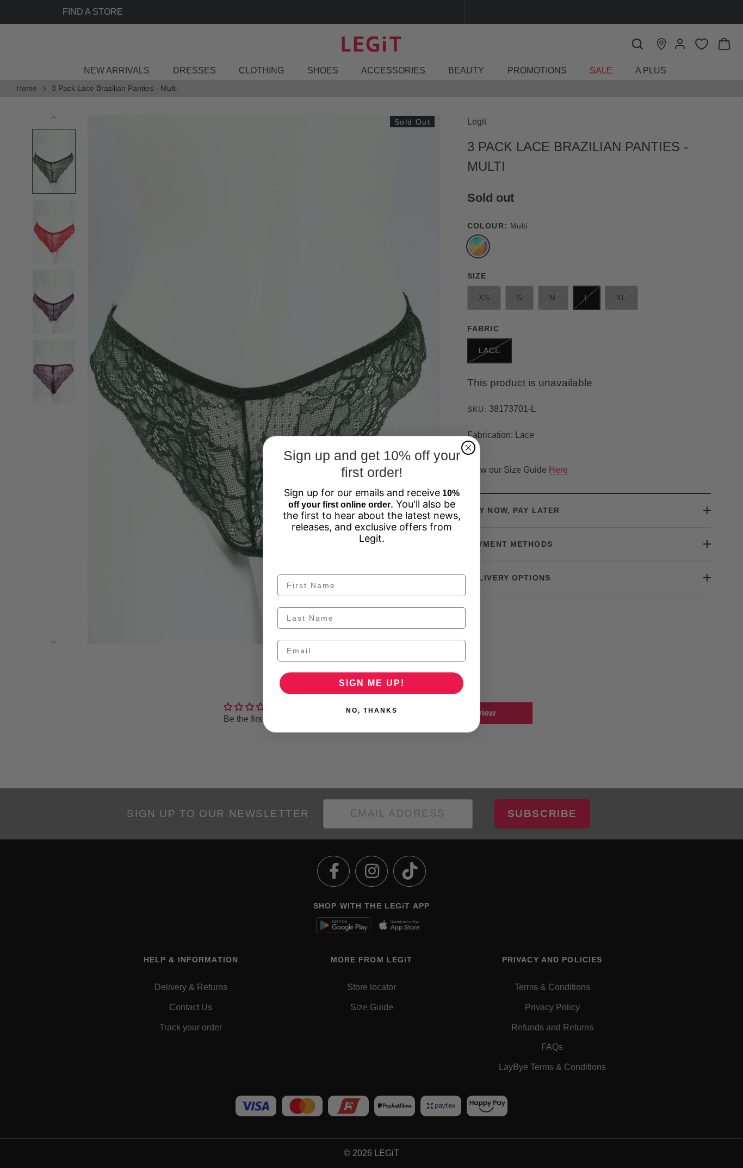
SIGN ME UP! (372, 683)
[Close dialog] (468, 447)
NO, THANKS (372, 710)
